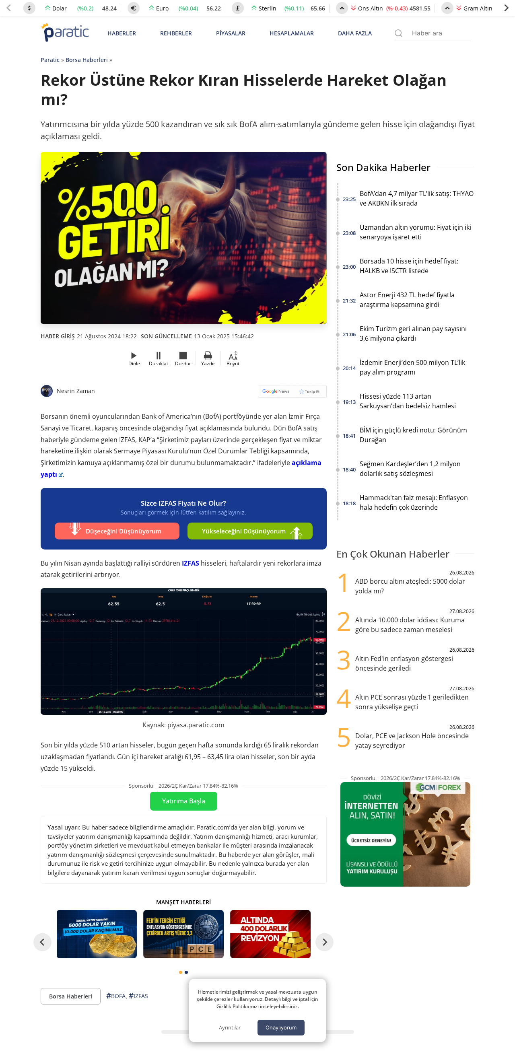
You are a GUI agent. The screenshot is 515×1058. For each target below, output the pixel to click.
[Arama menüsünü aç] (398, 33)
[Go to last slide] (42, 942)
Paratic (50, 60)
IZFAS (190, 563)
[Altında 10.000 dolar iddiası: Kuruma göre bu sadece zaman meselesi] (97, 934)
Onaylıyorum (281, 1027)
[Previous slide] (8, 8)
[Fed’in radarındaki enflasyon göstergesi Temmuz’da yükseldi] (183, 934)
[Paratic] (65, 33)
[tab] (180, 972)
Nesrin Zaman (76, 391)
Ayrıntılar (230, 1027)
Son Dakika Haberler (383, 167)
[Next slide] (506, 8)
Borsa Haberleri (87, 60)
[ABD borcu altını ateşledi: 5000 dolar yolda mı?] (270, 934)
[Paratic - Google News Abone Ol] (292, 394)
